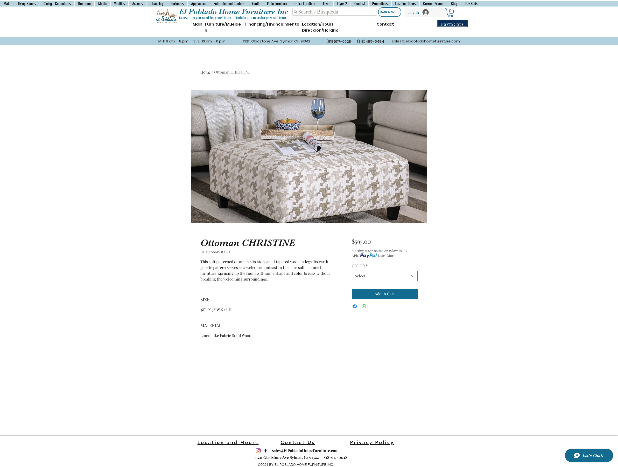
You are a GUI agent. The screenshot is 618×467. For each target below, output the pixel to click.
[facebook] (265, 450)
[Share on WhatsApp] (364, 306)
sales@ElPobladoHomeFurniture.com (305, 450)
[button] (450, 12)
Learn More (386, 255)
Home (205, 72)
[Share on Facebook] (355, 306)
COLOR (360, 265)
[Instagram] (258, 450)
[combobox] (385, 276)
